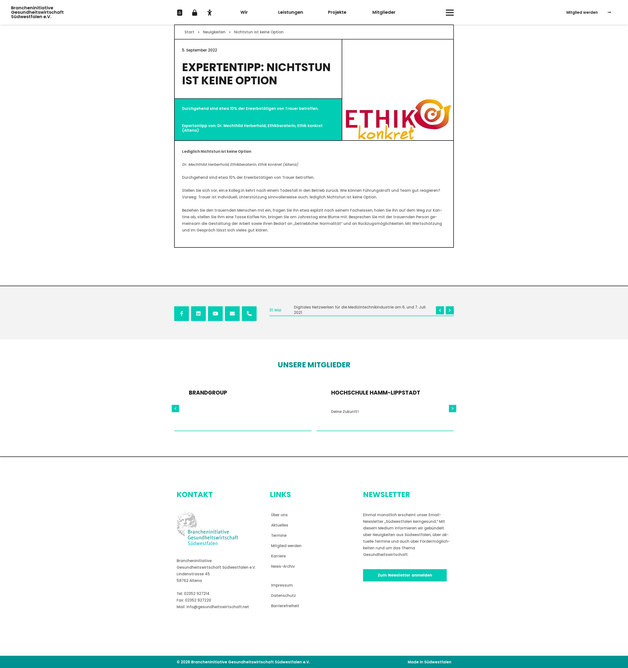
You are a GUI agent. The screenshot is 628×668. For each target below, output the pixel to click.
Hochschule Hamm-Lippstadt (375, 393)
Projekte (337, 12)
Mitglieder (383, 12)
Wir (244, 12)
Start (189, 32)
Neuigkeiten (214, 32)
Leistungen (290, 12)
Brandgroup (208, 393)
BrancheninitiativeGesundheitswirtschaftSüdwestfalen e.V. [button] (37, 12)
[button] (180, 13)
